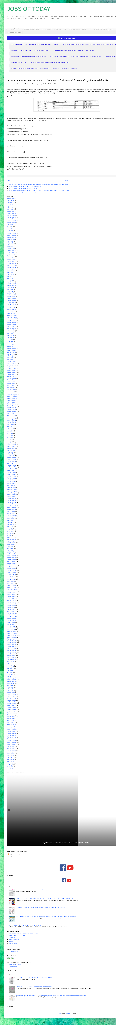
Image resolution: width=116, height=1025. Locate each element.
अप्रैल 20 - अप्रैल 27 (11, 233)
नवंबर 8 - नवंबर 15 (11, 581)
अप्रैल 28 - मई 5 (10, 282)
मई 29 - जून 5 (10, 433)
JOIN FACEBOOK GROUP (15, 964)
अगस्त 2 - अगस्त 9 (11, 607)
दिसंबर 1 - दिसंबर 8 (11, 256)
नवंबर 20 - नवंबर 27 (11, 387)
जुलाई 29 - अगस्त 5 (11, 748)
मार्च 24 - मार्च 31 (10, 685)
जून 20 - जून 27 (10, 522)
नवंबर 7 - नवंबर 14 (11, 485)
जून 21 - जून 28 (10, 200)
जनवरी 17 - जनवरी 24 (11, 563)
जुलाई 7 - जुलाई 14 (11, 271)
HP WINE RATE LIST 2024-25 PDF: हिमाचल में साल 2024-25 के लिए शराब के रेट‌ (33, 986)
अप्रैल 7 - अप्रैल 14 (11, 285)
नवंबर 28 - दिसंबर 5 (11, 480)
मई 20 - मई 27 (10, 766)
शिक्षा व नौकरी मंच (14, 951)
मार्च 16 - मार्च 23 (10, 243)
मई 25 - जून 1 (10, 226)
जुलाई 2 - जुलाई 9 (10, 332)
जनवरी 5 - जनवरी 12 (11, 250)
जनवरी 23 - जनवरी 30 (11, 465)
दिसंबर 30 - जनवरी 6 (11, 707)
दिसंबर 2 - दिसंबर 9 (11, 715)
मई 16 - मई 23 (10, 531)
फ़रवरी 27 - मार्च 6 (11, 456)
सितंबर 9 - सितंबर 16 (11, 737)
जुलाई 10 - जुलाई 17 (11, 422)
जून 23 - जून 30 (10, 274)
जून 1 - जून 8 (10, 224)
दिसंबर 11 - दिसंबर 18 (11, 382)
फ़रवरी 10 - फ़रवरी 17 (11, 696)
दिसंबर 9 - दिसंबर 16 (11, 713)
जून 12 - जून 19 (10, 430)
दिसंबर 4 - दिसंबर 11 (11, 383)
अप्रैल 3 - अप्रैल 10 (11, 448)
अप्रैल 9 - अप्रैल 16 (11, 352)
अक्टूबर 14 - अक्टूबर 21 (12, 728)
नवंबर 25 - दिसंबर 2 (11, 716)
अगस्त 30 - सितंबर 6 (11, 600)
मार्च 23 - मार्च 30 (10, 241)
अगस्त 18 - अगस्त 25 (11, 267)
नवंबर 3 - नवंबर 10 (11, 630)
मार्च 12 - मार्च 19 (10, 357)
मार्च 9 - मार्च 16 (10, 245)
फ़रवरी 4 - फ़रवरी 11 (11, 296)
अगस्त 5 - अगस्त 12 (11, 746)
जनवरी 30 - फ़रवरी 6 (11, 463)
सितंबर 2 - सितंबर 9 (11, 739)
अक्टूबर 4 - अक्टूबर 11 (12, 591)
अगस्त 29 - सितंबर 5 (11, 504)
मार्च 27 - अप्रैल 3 (11, 450)
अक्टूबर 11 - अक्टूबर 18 (12, 589)
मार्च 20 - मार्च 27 (10, 452)
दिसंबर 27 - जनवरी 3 (11, 568)
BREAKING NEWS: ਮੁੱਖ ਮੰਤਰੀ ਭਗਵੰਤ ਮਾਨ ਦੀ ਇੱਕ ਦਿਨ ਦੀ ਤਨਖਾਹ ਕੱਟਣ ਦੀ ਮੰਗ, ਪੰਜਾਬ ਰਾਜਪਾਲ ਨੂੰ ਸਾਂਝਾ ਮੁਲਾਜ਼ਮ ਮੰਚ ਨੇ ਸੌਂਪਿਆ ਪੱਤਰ (44, 68)
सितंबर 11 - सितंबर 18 (11, 406)
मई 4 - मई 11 (10, 232)
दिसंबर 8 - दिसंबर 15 (11, 620)
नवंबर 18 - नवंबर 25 (11, 718)
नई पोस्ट (9, 180)
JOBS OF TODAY (28, 9)
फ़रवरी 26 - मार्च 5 (11, 361)
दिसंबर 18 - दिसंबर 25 (11, 380)
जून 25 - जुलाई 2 (10, 333)
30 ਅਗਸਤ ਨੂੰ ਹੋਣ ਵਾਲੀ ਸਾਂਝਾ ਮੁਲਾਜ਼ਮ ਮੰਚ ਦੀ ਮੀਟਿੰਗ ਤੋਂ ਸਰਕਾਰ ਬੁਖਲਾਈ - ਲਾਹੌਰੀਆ (73, 50)
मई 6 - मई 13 (10, 768)
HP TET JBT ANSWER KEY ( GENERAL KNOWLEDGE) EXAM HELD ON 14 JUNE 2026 (30, 192)
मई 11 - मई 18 (10, 230)
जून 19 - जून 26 (10, 428)
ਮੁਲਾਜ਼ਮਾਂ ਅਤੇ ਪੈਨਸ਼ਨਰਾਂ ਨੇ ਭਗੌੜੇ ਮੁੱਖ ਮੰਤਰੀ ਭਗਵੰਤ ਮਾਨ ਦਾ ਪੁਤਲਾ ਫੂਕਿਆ (28, 56)
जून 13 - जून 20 (10, 524)
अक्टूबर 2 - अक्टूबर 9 (11, 400)
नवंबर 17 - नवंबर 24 (11, 626)
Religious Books (13, 943)
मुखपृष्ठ (111, 29)
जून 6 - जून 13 (10, 526)
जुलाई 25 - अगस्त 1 (11, 513)
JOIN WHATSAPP (13, 966)
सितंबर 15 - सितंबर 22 (11, 263)
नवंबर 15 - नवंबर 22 (11, 580)
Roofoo (59, 1013)
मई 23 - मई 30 (10, 530)
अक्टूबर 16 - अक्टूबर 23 (12, 396)
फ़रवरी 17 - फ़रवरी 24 (11, 694)
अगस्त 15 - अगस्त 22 (11, 507)
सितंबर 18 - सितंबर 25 (11, 404)
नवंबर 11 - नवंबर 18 (11, 720)
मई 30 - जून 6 (10, 528)
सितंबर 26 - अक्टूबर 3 (11, 496)
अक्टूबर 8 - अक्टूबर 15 (12, 319)
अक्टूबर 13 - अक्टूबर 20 (12, 635)
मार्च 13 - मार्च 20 (10, 454)
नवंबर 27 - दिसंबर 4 (11, 385)
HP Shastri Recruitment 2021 (77, 29)
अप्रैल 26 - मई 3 (10, 206)
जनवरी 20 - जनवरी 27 (11, 702)
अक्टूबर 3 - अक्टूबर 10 (12, 494)
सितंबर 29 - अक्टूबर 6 (11, 259)
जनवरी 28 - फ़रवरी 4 (11, 298)
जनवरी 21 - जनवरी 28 (11, 300)
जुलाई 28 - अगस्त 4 (11, 655)
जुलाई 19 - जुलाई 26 (11, 611)
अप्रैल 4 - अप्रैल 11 (11, 542)
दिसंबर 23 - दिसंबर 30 (11, 709)
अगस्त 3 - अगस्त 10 (11, 222)
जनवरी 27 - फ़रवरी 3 (11, 700)
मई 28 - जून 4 (10, 339)
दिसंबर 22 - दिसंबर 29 (11, 618)
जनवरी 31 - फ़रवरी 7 (11, 559)
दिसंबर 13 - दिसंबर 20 (11, 572)
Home (10, 945)
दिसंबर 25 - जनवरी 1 (11, 378)
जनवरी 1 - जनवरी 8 (11, 376)
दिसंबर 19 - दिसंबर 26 (11, 474)
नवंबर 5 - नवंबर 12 (11, 311)
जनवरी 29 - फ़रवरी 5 (11, 369)
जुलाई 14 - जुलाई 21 (11, 269)
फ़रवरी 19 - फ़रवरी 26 (11, 363)
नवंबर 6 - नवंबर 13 (11, 391)
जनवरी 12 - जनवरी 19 (11, 615)
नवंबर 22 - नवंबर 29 (11, 578)
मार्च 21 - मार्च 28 (10, 546)
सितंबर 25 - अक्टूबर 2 (11, 402)
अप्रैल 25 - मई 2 (10, 537)
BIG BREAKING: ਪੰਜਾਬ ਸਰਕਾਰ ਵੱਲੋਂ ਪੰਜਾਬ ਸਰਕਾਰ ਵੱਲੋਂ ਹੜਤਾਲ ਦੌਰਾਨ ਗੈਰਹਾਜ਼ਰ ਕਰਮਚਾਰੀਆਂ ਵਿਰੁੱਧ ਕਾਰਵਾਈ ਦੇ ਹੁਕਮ (40, 62)
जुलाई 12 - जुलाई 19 (11, 613)
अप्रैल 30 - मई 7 (10, 346)
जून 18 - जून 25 (10, 335)
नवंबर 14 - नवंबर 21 (11, 483)
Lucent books (12, 937)
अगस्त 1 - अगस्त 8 (11, 511)
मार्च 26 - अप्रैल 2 (11, 356)
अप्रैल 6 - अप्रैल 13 (11, 237)
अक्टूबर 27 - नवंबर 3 (11, 631)
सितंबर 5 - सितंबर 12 (11, 502)
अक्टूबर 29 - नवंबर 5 (11, 313)
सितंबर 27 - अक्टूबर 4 (11, 592)
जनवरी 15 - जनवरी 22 (11, 372)
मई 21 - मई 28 (10, 341)
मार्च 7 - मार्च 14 (10, 550)
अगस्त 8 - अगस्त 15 (11, 509)
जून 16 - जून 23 (10, 667)
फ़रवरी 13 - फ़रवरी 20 (11, 459)
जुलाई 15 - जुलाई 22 (11, 752)
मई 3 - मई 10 (10, 204)
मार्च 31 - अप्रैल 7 (11, 287)
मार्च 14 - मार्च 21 (10, 548)
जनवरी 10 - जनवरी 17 (11, 565)
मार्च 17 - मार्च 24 (10, 687)
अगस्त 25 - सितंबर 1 (11, 265)
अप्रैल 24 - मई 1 (10, 443)
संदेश (10, 854)
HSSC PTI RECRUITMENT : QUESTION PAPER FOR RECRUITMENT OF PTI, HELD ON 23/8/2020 (40, 907)
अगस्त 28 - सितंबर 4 (11, 409)
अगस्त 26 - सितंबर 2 (11, 741)
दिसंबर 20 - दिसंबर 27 (11, 570)
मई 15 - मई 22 (10, 437)
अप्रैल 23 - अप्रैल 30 (11, 348)
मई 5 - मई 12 (10, 280)
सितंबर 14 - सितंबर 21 (11, 217)
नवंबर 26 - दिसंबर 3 (11, 306)
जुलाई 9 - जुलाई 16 (11, 330)
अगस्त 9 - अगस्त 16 (11, 198)
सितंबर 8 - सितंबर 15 (11, 644)
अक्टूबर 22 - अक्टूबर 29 (12, 315)
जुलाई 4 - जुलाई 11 (11, 518)
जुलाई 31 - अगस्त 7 (11, 417)
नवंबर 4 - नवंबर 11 (11, 722)
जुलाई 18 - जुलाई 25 (11, 515)
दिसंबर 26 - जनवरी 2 (11, 472)
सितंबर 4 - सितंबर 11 (11, 407)
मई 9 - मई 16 (10, 533)
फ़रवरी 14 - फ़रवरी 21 (11, 555)
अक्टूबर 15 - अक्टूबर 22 (12, 317)
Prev (9, 810)
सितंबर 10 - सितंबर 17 (11, 322)
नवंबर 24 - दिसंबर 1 (11, 258)
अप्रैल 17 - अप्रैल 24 (11, 444)
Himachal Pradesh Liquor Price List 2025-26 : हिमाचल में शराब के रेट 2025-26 (34, 890)
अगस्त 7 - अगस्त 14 (11, 415)
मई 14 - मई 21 (10, 343)
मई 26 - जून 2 (10, 672)
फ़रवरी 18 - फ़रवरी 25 (11, 295)
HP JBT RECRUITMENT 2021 (30, 29)
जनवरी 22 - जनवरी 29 (11, 370)
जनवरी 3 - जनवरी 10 (11, 567)
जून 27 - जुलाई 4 (10, 520)
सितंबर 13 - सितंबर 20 (11, 596)
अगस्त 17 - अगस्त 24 (11, 221)
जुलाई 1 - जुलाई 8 (10, 755)
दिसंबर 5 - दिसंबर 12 (11, 478)
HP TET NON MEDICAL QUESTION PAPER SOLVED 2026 (23, 188)
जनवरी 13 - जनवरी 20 (11, 703)
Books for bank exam (14, 939)
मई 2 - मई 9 (9, 535)
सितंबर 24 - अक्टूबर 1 (11, 321)
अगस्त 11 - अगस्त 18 (11, 652)
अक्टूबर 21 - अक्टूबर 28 (12, 726)
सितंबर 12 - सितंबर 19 (11, 500)
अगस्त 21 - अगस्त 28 (11, 411)
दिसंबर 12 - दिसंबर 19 (11, 476)
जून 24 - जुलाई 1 (10, 757)
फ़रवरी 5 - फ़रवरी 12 (11, 367)
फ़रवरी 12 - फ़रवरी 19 (11, 365)
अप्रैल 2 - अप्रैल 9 (11, 354)
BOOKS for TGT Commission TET (17, 936)
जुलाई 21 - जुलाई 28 (11, 657)
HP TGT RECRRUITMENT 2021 (98, 29)
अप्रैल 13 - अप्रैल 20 (11, 235)
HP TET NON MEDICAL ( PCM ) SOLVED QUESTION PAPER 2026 (25, 186)
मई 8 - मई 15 (10, 439)
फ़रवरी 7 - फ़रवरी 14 (11, 557)
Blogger (68, 1013)
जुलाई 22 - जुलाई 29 (11, 750)
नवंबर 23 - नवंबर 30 (11, 215)
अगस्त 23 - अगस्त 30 (11, 602)
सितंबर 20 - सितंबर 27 (11, 594)
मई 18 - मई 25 (10, 228)
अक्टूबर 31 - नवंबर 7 (11, 487)
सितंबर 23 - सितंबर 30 (11, 733)
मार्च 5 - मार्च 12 (10, 359)
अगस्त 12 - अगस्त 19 (11, 744)
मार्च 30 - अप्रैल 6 (11, 239)
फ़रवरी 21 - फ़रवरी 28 (11, 554)
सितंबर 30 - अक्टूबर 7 (11, 731)
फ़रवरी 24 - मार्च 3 (11, 692)
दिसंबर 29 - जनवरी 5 (11, 252)
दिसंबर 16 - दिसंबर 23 (11, 711)
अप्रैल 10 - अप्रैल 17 (11, 446)
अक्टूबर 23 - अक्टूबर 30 (12, 394)
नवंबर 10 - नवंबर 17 (11, 628)
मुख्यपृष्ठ (66, 180)
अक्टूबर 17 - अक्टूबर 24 (12, 491)
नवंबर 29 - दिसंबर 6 (11, 576)
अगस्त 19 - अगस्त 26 (11, 742)
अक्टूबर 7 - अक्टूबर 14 (12, 729)
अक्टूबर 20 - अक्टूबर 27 (12, 633)
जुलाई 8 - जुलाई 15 (11, 753)
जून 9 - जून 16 (10, 276)
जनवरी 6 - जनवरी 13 (11, 705)
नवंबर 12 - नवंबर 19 (11, 309)
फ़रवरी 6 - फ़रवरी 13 (11, 461)
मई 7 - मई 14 (10, 345)
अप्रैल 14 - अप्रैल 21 (11, 679)
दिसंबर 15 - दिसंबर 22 (11, 254)
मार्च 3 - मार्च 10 (10, 291)
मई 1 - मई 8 (9, 441)
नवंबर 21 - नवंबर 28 (11, 482)
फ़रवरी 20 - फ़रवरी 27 (11, 457)
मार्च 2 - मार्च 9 (10, 246)
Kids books (11, 941)
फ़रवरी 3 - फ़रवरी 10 (11, 698)
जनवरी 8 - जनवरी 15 (11, 374)
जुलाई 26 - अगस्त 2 (11, 609)
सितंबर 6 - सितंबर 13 (11, 598)
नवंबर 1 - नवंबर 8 (10, 583)
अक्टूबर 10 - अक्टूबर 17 (12, 493)
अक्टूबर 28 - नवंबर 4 (11, 724)
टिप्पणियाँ (11, 857)
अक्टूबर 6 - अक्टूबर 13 (12, 637)
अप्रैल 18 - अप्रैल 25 (11, 539)
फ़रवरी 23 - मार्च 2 (11, 248)
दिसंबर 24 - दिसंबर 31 (11, 304)
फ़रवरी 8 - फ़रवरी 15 (11, 211)
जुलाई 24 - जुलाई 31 (11, 419)
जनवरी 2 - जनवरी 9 (11, 470)
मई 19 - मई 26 (10, 674)
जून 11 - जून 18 (10, 337)
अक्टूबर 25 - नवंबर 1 (11, 585)
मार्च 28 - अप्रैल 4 (11, 544)
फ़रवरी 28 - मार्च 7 (11, 552)
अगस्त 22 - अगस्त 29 (11, 506)
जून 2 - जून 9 (10, 278)
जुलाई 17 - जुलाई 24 (11, 420)
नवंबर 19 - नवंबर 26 (11, 308)
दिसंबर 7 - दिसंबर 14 (11, 213)
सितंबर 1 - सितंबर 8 (11, 646)
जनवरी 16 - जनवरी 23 (11, 467)
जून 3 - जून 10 (10, 763)
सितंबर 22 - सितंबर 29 (11, 261)
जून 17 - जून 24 (10, 759)
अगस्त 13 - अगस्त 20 (11, 328)
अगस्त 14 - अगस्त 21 (11, 413)
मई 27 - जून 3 (10, 765)
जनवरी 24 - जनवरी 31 (11, 561)
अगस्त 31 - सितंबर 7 (11, 219)
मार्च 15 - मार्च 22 (10, 209)
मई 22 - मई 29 (10, 435)
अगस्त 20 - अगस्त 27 (11, 326)
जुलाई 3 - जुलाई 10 (11, 424)
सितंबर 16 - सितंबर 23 (11, 735)
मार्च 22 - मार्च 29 (10, 208)
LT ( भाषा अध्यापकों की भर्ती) (12, 29)
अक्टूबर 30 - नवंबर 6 (11, 393)
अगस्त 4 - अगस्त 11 (11, 654)
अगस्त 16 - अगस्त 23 (11, 604)
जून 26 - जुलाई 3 (10, 426)
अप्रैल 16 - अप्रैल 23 (11, 350)
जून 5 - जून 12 (10, 432)
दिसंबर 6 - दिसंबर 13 (11, 574)
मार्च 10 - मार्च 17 (10, 289)
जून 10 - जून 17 (10, 761)
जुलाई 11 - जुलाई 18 (11, 517)
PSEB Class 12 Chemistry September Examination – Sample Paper (30, 50)
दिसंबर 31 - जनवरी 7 (11, 302)
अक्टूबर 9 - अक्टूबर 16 (12, 398)
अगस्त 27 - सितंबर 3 (11, 324)
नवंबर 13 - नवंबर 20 (11, 389)
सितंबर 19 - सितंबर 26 (11, 498)
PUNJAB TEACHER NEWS (13, 32)
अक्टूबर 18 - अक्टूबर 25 (12, 587)
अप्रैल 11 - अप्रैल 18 (11, 541)
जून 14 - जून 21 (10, 202)
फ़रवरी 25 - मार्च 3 (11, 293)
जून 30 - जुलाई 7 (10, 272)
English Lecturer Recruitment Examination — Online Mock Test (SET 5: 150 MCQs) (34, 44)
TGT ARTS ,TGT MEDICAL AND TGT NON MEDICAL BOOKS (23, 934)
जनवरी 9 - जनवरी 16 (11, 469)
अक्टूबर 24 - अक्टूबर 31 (12, 489)
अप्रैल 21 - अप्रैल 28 (11, 283)
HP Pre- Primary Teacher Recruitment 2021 (54, 29)
